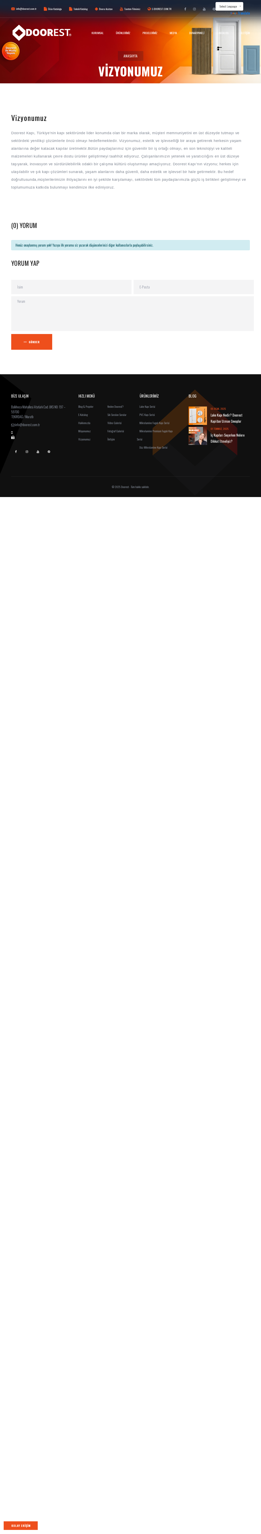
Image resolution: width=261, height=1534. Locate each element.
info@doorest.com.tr (26, 8)
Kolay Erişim (21, 1525)
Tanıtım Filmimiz (132, 9)
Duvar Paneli (196, 33)
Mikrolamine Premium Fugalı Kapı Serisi (155, 435)
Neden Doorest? (115, 406)
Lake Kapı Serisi (147, 406)
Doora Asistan (106, 9)
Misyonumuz (84, 431)
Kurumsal (98, 33)
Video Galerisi (114, 423)
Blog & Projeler (85, 406)
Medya (173, 33)
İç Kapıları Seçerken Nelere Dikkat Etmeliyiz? (227, 438)
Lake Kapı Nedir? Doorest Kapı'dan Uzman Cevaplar (226, 418)
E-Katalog (223, 33)
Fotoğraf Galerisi (115, 431)
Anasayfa (131, 56)
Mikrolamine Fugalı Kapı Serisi (154, 423)
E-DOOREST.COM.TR (161, 9)
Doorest (125, 487)
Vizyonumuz (84, 439)
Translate (244, 13)
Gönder (34, 342)
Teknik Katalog (80, 9)
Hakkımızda (84, 423)
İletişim (245, 33)
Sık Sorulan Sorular (116, 414)
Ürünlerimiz (123, 33)
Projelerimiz (150, 33)
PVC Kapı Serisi (147, 414)
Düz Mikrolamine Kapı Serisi (153, 447)
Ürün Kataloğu (55, 9)
